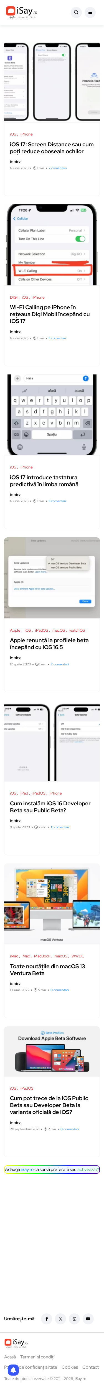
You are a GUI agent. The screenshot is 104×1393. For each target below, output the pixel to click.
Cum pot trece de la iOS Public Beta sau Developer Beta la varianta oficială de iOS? (49, 1105)
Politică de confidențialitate (30, 1367)
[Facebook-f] (46, 1318)
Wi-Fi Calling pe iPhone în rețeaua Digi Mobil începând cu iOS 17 (50, 314)
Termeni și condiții (37, 1357)
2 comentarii (58, 168)
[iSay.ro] (22, 12)
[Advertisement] (52, 1234)
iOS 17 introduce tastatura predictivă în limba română (44, 481)
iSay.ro (27, 1169)
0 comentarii (60, 827)
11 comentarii (57, 338)
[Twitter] (60, 1318)
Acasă (10, 1357)
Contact (90, 1367)
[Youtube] (88, 1318)
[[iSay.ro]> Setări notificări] (13, 1370)
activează (86, 1169)
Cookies (70, 1367)
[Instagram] (74, 1318)
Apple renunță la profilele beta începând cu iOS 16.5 (49, 644)
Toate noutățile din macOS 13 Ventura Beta (47, 970)
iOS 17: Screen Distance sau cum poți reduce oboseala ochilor (52, 148)
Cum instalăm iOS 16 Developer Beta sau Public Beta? (50, 807)
